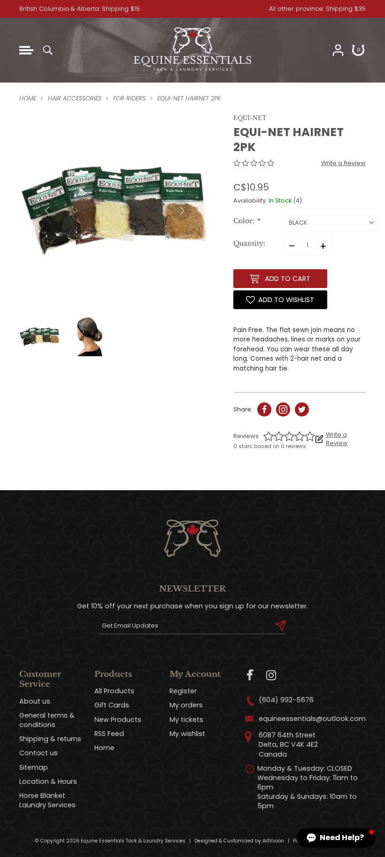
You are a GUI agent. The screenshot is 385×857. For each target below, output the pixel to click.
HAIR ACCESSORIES (74, 98)
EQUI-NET (250, 117)
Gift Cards (111, 705)
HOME (27, 98)
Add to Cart (287, 278)
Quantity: (249, 244)
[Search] (47, 50)
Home (104, 747)
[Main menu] (26, 50)
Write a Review (343, 163)
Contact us (38, 753)
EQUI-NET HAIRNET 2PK (189, 98)
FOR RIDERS (129, 98)
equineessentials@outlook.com (312, 718)
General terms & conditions (47, 720)
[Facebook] (250, 675)
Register (183, 691)
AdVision (273, 840)
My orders (186, 705)
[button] (336, 838)
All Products (114, 691)
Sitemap (33, 767)
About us (34, 701)
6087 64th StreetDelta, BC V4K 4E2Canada (288, 744)
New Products (117, 719)
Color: (246, 221)
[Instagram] (271, 675)
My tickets (186, 719)
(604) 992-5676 (286, 700)
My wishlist (187, 733)
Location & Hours (48, 781)
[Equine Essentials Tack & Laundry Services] (192, 71)
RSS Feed (109, 733)
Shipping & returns (50, 738)
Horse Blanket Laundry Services (47, 800)
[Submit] (280, 626)
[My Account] (338, 50)
